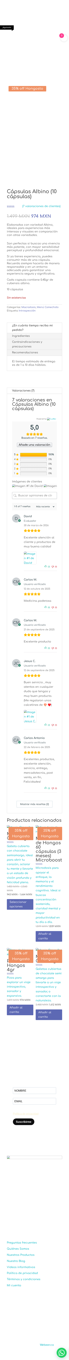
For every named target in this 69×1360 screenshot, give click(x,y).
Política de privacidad (22, 1273)
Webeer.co (47, 1344)
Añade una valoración (34, 444)
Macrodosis (14, 43)
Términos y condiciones (23, 1279)
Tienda (20, 40)
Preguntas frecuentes (22, 1242)
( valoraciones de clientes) (41, 206)
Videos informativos (21, 1267)
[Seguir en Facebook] (9, 1221)
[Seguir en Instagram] (16, 1221)
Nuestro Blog (16, 1261)
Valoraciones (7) (23, 390)
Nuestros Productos (20, 1254)
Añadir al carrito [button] (44, 936)
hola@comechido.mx (31, 1210)
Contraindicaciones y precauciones (27, 344)
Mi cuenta (14, 1285)
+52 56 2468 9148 (27, 1200)
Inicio (10, 40)
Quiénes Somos (18, 1248)
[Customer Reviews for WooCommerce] (51, 418)
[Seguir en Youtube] (36, 1221)
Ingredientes (21, 335)
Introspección (27, 310)
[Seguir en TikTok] (29, 1221)
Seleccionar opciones (18, 904)
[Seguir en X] (23, 1221)
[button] (62, 1353)
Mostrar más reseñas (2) (34, 804)
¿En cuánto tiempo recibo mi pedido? (32, 328)
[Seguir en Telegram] (43, 1221)
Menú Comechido (39, 40)
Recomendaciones (25, 352)
